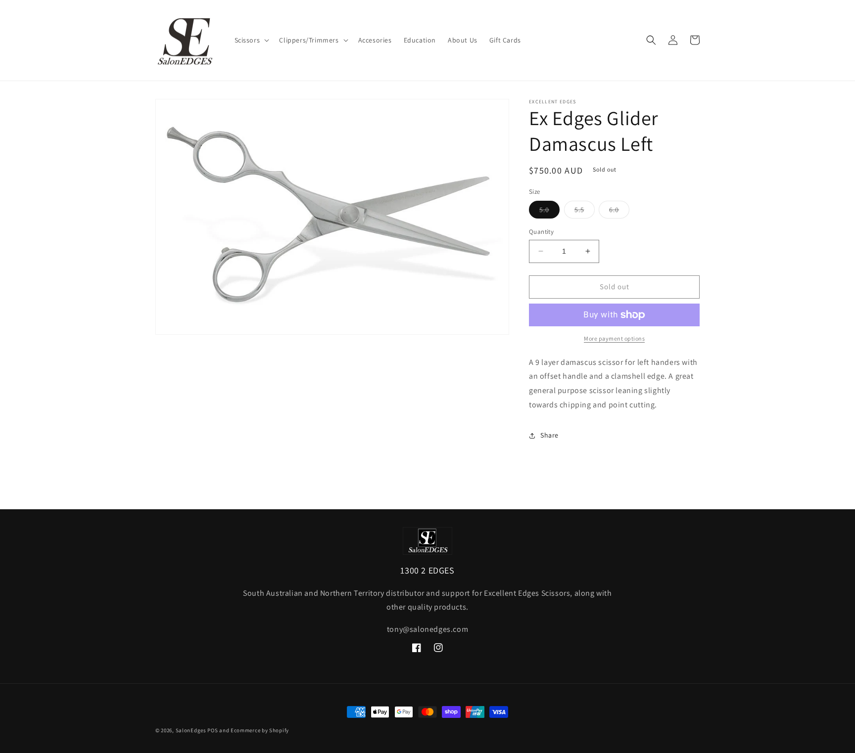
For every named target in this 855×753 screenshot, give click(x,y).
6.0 (619, 212)
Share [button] (549, 435)
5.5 (584, 212)
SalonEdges (191, 730)
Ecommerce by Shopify (260, 730)
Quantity (541, 231)
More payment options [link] (614, 338)
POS (212, 730)
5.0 (549, 212)
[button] (251, 40)
